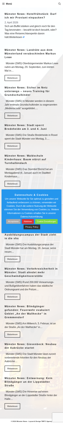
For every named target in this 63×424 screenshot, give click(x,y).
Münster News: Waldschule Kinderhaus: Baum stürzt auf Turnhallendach (25, 159)
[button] (59, 4)
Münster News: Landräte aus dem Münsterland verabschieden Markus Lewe (30, 54)
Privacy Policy (31, 227)
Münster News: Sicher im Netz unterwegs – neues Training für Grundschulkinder (27, 91)
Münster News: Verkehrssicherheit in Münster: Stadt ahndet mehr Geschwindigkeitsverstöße (31, 272)
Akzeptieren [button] (13, 221)
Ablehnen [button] (28, 221)
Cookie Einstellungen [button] (46, 221)
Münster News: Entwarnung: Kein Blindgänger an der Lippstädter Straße (29, 382)
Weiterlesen (15, 37)
